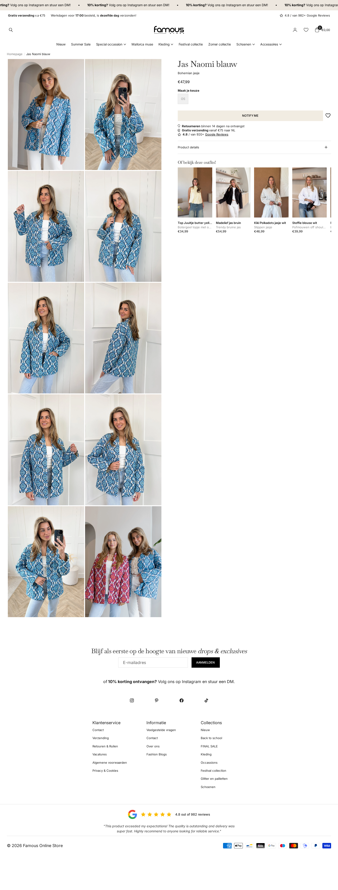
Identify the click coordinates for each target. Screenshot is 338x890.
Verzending (100, 738)
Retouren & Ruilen (105, 746)
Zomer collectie (219, 44)
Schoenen (243, 44)
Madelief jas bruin (228, 223)
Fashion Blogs (156, 754)
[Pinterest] (156, 700)
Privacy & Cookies (105, 770)
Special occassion (109, 44)
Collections (211, 722)
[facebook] (181, 700)
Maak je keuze (188, 90)
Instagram (18, 5)
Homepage (15, 54)
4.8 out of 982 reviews (192, 814)
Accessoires (269, 44)
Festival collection (213, 770)
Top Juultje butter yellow (195, 223)
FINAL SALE (209, 746)
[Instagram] (131, 700)
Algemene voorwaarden (109, 762)
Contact (98, 730)
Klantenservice (106, 722)
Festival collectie (191, 44)
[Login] (295, 30)
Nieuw (61, 44)
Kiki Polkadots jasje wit (270, 223)
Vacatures (99, 754)
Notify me (250, 115)
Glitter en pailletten (214, 778)
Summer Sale (80, 44)
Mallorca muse (142, 44)
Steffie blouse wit (304, 223)
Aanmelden (205, 662)
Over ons (153, 746)
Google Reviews (216, 134)
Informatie (156, 722)
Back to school (211, 738)
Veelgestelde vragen (161, 730)
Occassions (209, 762)
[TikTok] (206, 700)
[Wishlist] (306, 30)
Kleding (163, 44)
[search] (11, 30)
